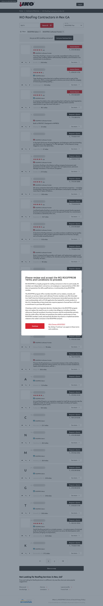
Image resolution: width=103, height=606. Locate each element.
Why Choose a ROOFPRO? (56, 324)
